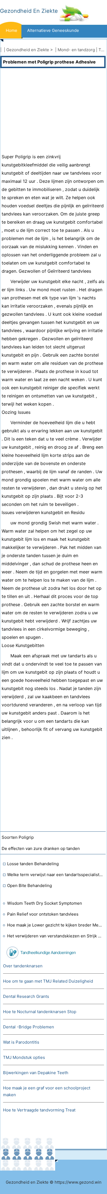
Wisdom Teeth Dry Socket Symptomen (44, 903)
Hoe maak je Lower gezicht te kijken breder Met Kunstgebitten (55, 925)
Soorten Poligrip (18, 837)
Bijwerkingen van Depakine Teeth (35, 1072)
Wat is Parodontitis (21, 1042)
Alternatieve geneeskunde (53, 30)
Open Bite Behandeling (29, 885)
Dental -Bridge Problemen (28, 1026)
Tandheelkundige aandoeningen (48, 952)
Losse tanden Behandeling (33, 863)
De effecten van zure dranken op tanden (41, 848)
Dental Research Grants (26, 996)
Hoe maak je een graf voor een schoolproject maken (46, 1091)
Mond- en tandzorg (76, 49)
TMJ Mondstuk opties (24, 1057)
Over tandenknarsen (23, 965)
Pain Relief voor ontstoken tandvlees (42, 914)
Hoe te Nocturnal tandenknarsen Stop (39, 1011)
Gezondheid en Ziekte (27, 49)
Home (11, 30)
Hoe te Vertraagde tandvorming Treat (39, 1110)
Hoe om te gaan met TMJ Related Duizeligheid (48, 981)
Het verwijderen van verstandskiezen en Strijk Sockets (55, 935)
